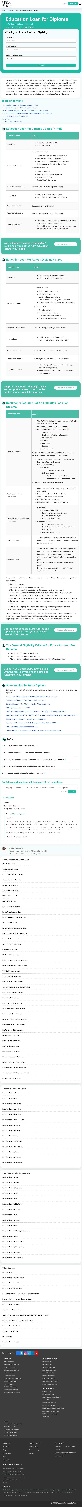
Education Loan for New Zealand (13, 1120)
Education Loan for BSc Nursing (12, 1204)
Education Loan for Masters (11, 1220)
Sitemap (31, 1453)
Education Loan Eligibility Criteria (13, 1277)
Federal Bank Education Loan (12, 939)
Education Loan (7, 1272)
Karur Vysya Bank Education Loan (13, 1024)
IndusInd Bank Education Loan (12, 1003)
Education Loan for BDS (10, 1236)
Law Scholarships (9, 1373)
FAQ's (6, 119)
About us (6, 1446)
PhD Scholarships (9, 1384)
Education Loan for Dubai (10, 1152)
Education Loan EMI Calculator (12, 1288)
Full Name (10, 37)
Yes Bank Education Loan (10, 998)
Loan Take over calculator (11, 1429)
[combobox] (41, 58)
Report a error (60, 1456)
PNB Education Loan (9, 901)
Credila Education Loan (10, 869)
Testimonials (7, 1453)
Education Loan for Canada (11, 1093)
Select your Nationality (14, 55)
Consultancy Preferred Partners (66, 1452)
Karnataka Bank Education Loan (12, 992)
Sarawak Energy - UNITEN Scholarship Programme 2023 (28, 704)
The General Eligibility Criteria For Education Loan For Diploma (28, 113)
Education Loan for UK (9, 1098)
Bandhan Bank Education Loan (12, 1014)
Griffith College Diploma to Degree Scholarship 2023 (26, 719)
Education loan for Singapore (12, 1141)
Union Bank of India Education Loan (14, 917)
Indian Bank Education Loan (11, 906)
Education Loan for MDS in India (12, 1241)
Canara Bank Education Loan (11, 880)
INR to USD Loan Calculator (12, 1427)
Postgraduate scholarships (12, 1392)
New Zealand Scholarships (50, 1381)
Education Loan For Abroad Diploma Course (21, 108)
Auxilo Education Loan (9, 923)
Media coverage (34, 1450)
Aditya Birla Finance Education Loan (14, 1062)
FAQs (4, 1456)
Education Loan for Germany (11, 1114)
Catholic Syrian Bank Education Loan (14, 1067)
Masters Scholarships (10, 1381)
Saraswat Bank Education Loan (12, 982)
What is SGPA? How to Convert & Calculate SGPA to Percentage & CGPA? (26, 1315)
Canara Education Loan (49, 1402)
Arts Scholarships (9, 1361)
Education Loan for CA (9, 1198)
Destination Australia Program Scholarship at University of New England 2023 (36, 712)
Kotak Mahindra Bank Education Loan (14, 965)
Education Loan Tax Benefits (11, 1326)
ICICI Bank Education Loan (11, 896)
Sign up (73, 3)
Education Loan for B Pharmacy (12, 1257)
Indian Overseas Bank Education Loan (14, 960)
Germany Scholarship (48, 1367)
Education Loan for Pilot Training (13, 1247)
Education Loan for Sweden (11, 1157)
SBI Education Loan (8, 864)
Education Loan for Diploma (11, 1252)
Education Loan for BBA (10, 1225)
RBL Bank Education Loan (10, 1035)
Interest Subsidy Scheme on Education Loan (17, 1299)
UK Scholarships (47, 1364)
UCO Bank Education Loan (11, 971)
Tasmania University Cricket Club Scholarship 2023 (25, 700)
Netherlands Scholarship (49, 1384)
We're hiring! (7, 1443)
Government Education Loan (11, 1310)
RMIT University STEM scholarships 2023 (22, 727)
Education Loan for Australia (11, 1103)
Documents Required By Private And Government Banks (20, 1294)
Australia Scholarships (49, 1370)
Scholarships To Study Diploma (16, 116)
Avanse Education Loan (10, 885)
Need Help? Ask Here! (13, 122)
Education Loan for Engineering (12, 1188)
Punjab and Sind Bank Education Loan (14, 1019)
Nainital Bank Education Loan (11, 1078)
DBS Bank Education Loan (11, 1046)
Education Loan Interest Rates (12, 1283)
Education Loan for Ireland (11, 1125)
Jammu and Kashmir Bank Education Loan (16, 987)
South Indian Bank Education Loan (13, 1008)
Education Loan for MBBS (10, 1182)
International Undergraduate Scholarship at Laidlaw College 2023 (31, 723)
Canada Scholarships (48, 1373)
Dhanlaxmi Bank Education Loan (12, 1057)
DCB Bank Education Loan (11, 1051)
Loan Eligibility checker (11, 1435)
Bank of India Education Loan (12, 912)
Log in (65, 3)
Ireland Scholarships (48, 1375)
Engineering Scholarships (11, 1370)
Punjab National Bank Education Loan (53, 1408)
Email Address (11, 46)
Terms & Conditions (35, 1443)
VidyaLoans (46, 1416)
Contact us (6, 1460)
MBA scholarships (9, 1375)
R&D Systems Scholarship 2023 (18, 708)
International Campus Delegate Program (65, 1448)
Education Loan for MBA (10, 1177)
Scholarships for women (11, 1389)
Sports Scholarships (10, 1367)
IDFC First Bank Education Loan (12, 944)
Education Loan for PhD (10, 1215)
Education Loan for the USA (11, 1109)
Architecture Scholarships (11, 1364)
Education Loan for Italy (10, 1136)
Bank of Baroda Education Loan (12, 874)
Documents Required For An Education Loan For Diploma (26, 111)
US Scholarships (47, 1361)
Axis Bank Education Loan (10, 890)
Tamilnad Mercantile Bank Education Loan (16, 1073)
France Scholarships (48, 1378)
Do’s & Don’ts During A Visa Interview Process (17, 1320)
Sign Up (64, 791)
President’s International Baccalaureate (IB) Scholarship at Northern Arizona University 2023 (41, 715)
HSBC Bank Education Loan (11, 1041)
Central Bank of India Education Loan (14, 933)
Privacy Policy (33, 1446)
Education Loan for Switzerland (12, 1146)
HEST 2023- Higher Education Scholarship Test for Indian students (31, 696)
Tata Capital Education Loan (11, 976)
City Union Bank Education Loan (12, 1030)
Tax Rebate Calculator (10, 1432)
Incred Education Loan (9, 949)
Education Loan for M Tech (11, 1209)
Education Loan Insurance (10, 1304)
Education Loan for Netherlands (12, 1162)
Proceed (41, 65)
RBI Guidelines (7, 1336)
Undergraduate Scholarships (12, 1378)
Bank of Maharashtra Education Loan (14, 928)
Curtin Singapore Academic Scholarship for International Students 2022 (33, 730)
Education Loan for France (11, 1130)
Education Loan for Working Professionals (16, 1231)
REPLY (23, 809)
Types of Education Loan (10, 1331)
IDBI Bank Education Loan (10, 955)
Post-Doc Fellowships (10, 1387)
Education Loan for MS (9, 1193)
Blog (4, 1450)
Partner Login (60, 1443)
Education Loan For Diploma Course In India (21, 105)
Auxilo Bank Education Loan (50, 1411)
